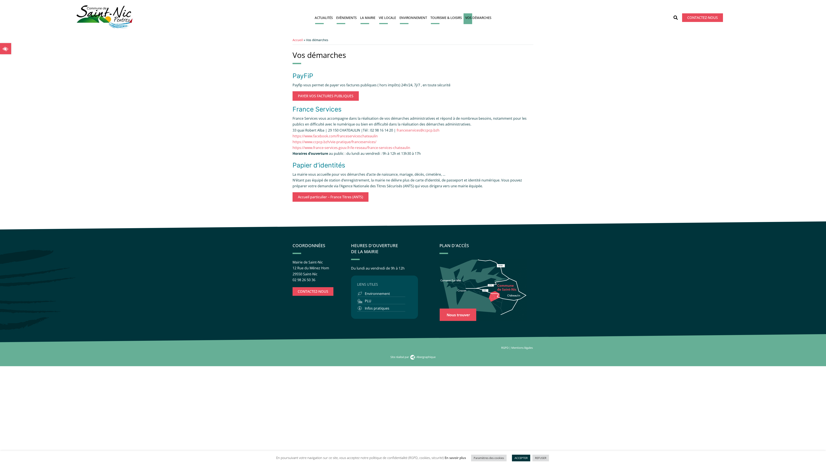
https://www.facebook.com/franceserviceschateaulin (335, 136)
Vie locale (387, 18)
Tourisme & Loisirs (446, 18)
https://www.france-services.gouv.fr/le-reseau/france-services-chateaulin (351, 147)
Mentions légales (522, 348)
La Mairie (367, 18)
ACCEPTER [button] (521, 458)
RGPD (505, 348)
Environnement (413, 18)
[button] (5, 48)
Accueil (298, 40)
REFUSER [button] (540, 458)
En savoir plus (455, 458)
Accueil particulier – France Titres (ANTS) (330, 197)
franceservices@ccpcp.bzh (418, 130)
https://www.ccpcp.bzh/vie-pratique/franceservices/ (334, 142)
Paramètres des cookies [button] (489, 458)
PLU (368, 301)
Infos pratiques (377, 308)
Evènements (346, 18)
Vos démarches (478, 18)
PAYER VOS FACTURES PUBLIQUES (325, 96)
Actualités (324, 18)
